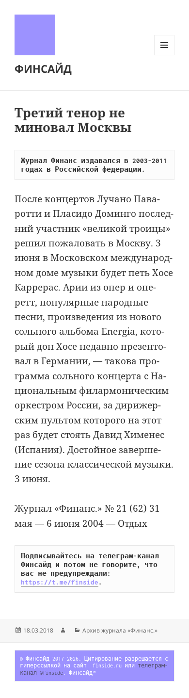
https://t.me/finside (59, 582)
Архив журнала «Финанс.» (120, 630)
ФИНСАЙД (43, 68)
